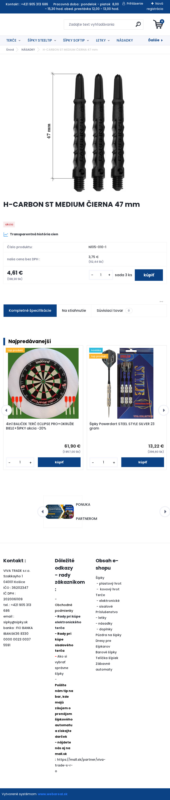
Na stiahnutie (74, 310)
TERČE (11, 40)
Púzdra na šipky (108, 635)
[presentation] (6, 410)
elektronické (109, 601)
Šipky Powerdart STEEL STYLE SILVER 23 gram (122, 426)
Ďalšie (153, 40)
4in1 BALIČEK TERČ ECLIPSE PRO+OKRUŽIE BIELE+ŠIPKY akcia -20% (40, 426)
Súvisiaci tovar (113, 310)
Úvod (10, 50)
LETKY (101, 40)
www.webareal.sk (53, 794)
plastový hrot (110, 583)
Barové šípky (106, 652)
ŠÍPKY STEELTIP (40, 40)
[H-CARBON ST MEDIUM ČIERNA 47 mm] (85, 127)
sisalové (106, 606)
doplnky (105, 629)
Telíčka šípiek (107, 658)
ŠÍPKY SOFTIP (74, 40)
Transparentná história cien (34, 234)
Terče (100, 595)
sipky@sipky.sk (15, 622)
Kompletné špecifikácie (30, 310)
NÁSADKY (125, 40)
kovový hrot (110, 589)
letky (102, 618)
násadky (105, 623)
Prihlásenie (135, 3)
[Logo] (30, 24)
